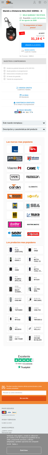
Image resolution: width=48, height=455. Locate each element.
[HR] (14, 215)
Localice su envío (7, 423)
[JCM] (14, 159)
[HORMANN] (14, 206)
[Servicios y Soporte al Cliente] (40, 2)
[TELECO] (33, 215)
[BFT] (33, 149)
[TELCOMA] (33, 159)
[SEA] (33, 206)
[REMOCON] (33, 177)
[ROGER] (14, 196)
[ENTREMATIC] (33, 224)
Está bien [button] (24, 450)
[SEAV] (14, 234)
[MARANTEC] (14, 168)
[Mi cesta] (45, 2)
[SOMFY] (33, 196)
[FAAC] (14, 177)
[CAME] (33, 168)
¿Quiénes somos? (7, 430)
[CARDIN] (14, 187)
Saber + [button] (15, 444)
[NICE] (14, 149)
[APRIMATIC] (33, 234)
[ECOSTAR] (14, 224)
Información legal (6, 432)
